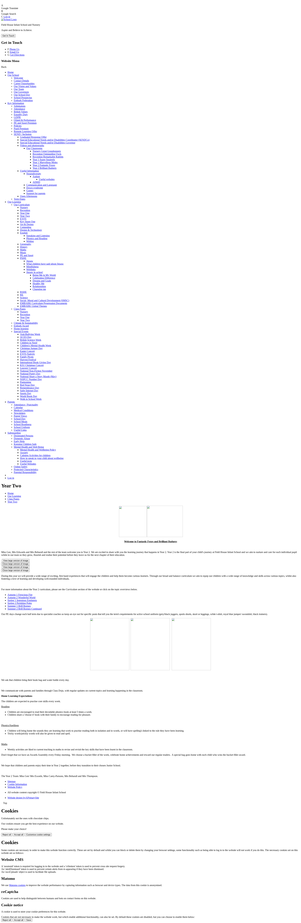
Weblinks (31, 269)
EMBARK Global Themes (33, 306)
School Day (20, 418)
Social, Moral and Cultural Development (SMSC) (44, 300)
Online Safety (20, 466)
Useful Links (20, 430)
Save (28, 920)
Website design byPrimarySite (23, 797)
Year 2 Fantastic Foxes (44, 165)
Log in (7, 16)
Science (24, 297)
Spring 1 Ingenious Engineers (22, 600)
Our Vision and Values (25, 86)
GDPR (17, 117)
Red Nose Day (27, 385)
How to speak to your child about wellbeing (41, 458)
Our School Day (22, 94)
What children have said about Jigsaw (45, 263)
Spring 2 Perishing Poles (20, 603)
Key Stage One (27, 221)
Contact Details (21, 80)
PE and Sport (26, 255)
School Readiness (22, 424)
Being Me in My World (44, 275)
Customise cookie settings (38, 834)
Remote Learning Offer (25, 131)
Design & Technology (31, 230)
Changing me (39, 289)
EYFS (23, 218)
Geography (25, 244)
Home (11, 72)
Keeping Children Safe (25, 444)
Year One (24, 213)
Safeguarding (14, 433)
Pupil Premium (21, 128)
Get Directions (17, 55)
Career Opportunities (24, 83)
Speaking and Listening (38, 235)
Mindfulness (32, 266)
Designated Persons (23, 435)
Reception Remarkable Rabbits (48, 156)
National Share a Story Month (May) (38, 376)
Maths (23, 249)
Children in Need (28, 342)
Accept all (18, 834)
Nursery (24, 207)
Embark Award (21, 325)
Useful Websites (28, 464)
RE (21, 294)
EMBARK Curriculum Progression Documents (43, 303)
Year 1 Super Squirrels (44, 159)
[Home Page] (9, 19)
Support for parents (35, 193)
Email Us (14, 52)
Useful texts (26, 461)
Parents (11, 402)
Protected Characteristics (26, 469)
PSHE (23, 258)
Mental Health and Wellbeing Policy (38, 449)
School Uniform (22, 427)
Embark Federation (23, 100)
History (23, 247)
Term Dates (19, 199)
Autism (36, 176)
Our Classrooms (34, 148)
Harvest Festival (28, 359)
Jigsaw (29, 261)
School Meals (20, 421)
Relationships (39, 286)
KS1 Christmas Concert (32, 365)
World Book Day (28, 396)
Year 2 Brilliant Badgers (44, 168)
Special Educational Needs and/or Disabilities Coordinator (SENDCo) (55, 140)
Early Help (19, 441)
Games (29, 190)
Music (23, 252)
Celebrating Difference (44, 278)
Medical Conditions (23, 410)
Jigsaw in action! (34, 272)
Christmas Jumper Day (31, 348)
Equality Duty (21, 114)
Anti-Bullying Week (30, 334)
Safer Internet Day (29, 390)
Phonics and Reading (36, 238)
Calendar (18, 407)
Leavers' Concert (28, 368)
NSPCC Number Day (31, 379)
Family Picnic (27, 356)
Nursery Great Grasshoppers (47, 151)
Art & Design (27, 224)
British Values (21, 111)
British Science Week (30, 340)
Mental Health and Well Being (29, 447)
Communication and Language (41, 185)
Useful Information (29, 171)
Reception (25, 210)
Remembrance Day (29, 387)
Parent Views (20, 416)
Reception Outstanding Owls (47, 154)
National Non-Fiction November (36, 371)
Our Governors (21, 92)
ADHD (36, 182)
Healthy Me (38, 283)
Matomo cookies (17, 885)
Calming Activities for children (35, 455)
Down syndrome (34, 187)
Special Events (21, 331)
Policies (17, 125)
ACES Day (26, 337)
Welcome (18, 78)
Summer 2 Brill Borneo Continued (25, 608)
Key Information (16, 103)
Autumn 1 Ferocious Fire (20, 594)
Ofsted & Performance (25, 120)
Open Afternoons (28, 196)
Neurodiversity (33, 173)
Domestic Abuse (22, 438)
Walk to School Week (31, 399)
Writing (30, 241)
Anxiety (24, 452)
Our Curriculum (22, 204)
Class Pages (20, 309)
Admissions (19, 106)
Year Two (25, 216)
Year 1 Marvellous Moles (45, 162)
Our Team (19, 89)
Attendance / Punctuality (26, 404)
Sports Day (25, 393)
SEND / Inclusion (23, 134)
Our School (13, 75)
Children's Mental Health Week (35, 345)
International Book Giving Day (35, 362)
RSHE (23, 292)
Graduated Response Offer (33, 137)
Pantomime (25, 382)
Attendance (19, 109)
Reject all (7, 834)
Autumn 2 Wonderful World (21, 597)
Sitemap (12, 781)
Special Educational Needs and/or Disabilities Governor (47, 142)
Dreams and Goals (42, 280)
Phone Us (14, 49)
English (24, 232)
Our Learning (14, 202)
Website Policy (15, 787)
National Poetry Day (30, 373)
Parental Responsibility (25, 472)
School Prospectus (23, 97)
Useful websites (47, 179)
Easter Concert (27, 351)
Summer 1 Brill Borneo (19, 606)
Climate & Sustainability (26, 323)
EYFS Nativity (27, 354)
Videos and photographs (32, 145)
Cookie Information (17, 784)
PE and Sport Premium (25, 123)
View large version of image (15, 560)
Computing (25, 227)
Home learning (21, 328)
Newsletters (19, 413)
